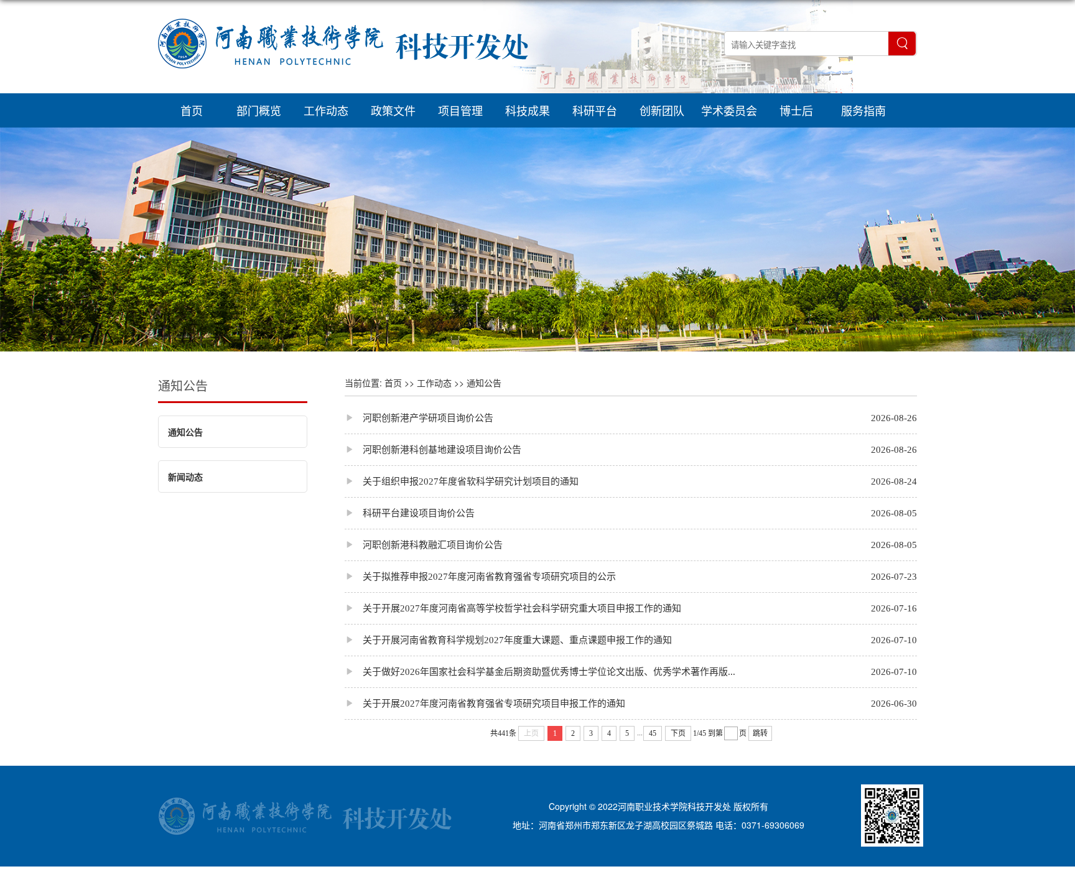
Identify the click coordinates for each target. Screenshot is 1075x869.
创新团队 (662, 110)
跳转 (760, 733)
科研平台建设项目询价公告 (410, 513)
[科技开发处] (343, 83)
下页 (678, 733)
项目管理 (460, 110)
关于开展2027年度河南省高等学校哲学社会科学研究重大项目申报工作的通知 (513, 608)
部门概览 (258, 110)
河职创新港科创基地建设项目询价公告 (433, 449)
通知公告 (183, 385)
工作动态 (326, 110)
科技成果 (527, 110)
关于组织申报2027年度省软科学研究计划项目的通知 (462, 481)
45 (652, 733)
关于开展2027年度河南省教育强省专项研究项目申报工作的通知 (485, 703)
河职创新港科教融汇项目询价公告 (424, 544)
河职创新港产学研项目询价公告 (419, 417)
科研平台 (594, 110)
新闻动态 (185, 476)
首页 (191, 110)
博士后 (796, 110)
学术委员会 (729, 110)
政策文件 (393, 110)
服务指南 (863, 110)
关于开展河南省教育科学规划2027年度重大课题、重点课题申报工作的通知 (508, 639)
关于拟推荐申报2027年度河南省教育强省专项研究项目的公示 (480, 576)
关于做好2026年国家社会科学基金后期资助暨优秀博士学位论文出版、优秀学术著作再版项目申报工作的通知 (544, 671)
